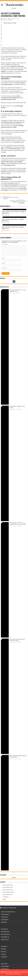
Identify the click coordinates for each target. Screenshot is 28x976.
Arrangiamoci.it (5, 969)
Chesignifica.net (5, 937)
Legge (17, 18)
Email (3, 263)
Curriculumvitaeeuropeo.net (8, 911)
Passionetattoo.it (5, 914)
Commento (5, 244)
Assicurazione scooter (8, 892)
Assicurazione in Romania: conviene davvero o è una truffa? (17, 523)
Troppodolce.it (4, 917)
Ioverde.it (3, 954)
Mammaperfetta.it (5, 934)
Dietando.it (3, 949)
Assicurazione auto (7, 885)
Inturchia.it (3, 951)
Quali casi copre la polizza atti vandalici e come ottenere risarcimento (17, 201)
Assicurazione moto (8, 889)
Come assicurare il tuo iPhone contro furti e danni (17, 640)
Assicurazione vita (7, 894)
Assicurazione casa (8, 887)
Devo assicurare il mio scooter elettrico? (10, 197)
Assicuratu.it (4, 963)
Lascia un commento (7, 19)
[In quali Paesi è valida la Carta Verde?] (5, 463)
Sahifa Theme (3, 971)
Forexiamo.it (4, 946)
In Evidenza (12, 18)
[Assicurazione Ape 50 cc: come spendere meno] (5, 347)
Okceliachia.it (4, 929)
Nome (4, 258)
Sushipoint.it (4, 956)
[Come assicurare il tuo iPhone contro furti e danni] (5, 696)
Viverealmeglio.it (5, 966)
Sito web (4, 268)
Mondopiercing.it (5, 931)
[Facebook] (14, 281)
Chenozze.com (5, 939)
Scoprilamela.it (4, 919)
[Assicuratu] (14, 4)
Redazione (4, 18)
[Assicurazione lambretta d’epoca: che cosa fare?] (5, 812)
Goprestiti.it (4, 922)
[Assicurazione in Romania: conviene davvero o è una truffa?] (5, 580)
